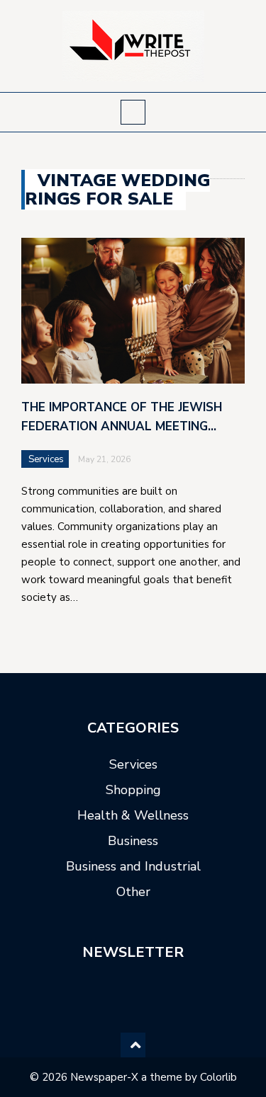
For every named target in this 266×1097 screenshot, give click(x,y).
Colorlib (218, 1077)
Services (46, 459)
